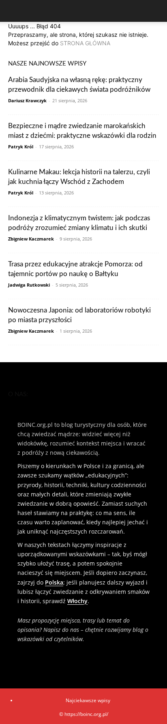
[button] (14, 11)
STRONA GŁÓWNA (85, 43)
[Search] (155, 11)
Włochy (77, 601)
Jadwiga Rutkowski (29, 285)
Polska (54, 582)
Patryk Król (20, 147)
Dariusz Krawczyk (27, 100)
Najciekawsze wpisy (88, 700)
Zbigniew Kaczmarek (31, 239)
